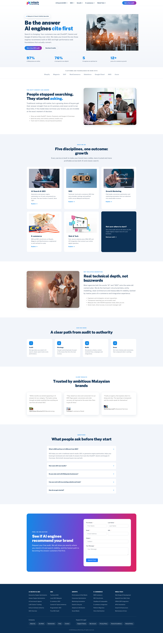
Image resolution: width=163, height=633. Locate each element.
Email (87, 530)
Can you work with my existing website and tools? (65, 482)
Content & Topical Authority (58, 604)
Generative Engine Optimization (38, 595)
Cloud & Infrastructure (121, 607)
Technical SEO (54, 595)
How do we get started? (56, 490)
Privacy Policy (103, 623)
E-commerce (89, 3)
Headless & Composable (100, 601)
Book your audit (110, 237)
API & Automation (120, 604)
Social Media (75, 611)
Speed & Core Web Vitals (122, 598)
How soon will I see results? (58, 466)
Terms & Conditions (116, 623)
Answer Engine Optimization (37, 598)
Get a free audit (129, 3)
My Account (93, 623)
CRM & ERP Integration (122, 601)
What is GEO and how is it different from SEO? (63, 449)
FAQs (59, 623)
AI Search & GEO (61, 3)
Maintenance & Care (121, 611)
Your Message (90, 546)
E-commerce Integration (100, 604)
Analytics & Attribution (78, 607)
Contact (67, 623)
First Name (89, 522)
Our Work (41, 623)
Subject (88, 538)
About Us (32, 623)
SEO (71, 3)
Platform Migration (98, 607)
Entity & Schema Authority (36, 607)
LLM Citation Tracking (35, 604)
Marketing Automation (78, 601)
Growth (79, 3)
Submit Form (92, 560)
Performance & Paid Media (79, 595)
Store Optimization (98, 611)
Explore (33, 203)
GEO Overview (33, 611)
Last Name (111, 522)
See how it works (50, 48)
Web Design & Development (123, 595)
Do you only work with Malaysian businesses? (63, 474)
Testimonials (51, 623)
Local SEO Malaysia (56, 598)
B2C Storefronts (98, 598)
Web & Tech (100, 3)
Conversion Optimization (79, 598)
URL (109, 530)
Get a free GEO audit (33, 48)
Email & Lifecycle (77, 604)
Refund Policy (129, 623)
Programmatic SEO (55, 607)
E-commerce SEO (55, 601)
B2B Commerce (97, 595)
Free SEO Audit (54, 611)
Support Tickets (81, 623)
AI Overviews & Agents (35, 601)
